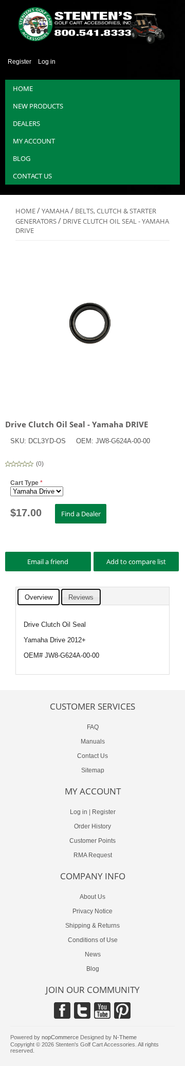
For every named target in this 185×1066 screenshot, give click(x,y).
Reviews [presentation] (81, 597)
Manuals (93, 741)
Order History (92, 826)
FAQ (93, 727)
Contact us (32, 175)
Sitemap (92, 770)
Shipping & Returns (92, 925)
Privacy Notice (92, 911)
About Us (92, 896)
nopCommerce (60, 1037)
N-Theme (125, 1037)
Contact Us (92, 756)
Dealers (26, 123)
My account (34, 141)
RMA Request (92, 855)
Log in (46, 61)
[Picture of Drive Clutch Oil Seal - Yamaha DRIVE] (92, 395)
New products (38, 106)
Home (23, 88)
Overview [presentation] (38, 597)
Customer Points (92, 840)
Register (19, 61)
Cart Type (25, 482)
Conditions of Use (93, 940)
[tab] (38, 597)
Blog (21, 158)
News (93, 954)
